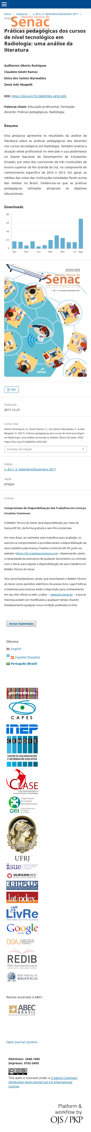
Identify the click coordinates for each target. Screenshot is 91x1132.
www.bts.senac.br (62, 594)
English (16, 649)
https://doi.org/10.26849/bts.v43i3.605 (39, 96)
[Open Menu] (4, 4)
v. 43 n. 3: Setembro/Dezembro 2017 (56, 14)
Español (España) (27, 657)
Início (7, 14)
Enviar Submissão (21, 623)
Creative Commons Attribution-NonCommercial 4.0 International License (42, 1082)
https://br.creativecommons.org (36, 553)
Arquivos (22, 14)
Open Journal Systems (22, 1042)
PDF (13, 390)
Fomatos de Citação (19, 449)
